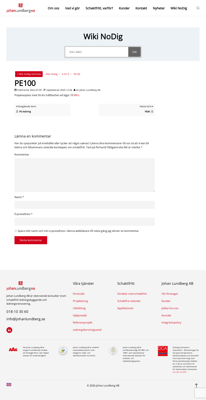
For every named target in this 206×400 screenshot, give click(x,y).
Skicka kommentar (31, 240)
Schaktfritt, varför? (99, 8)
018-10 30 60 (17, 311)
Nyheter (159, 8)
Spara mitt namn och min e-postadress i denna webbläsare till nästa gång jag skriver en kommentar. (78, 231)
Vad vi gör (72, 8)
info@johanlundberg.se (25, 318)
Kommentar (21, 154)
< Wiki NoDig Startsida (29, 74)
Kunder (124, 8)
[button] (198, 8)
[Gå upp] (196, 385)
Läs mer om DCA (180, 372)
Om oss (53, 8)
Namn (19, 197)
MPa (76, 95)
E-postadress (23, 214)
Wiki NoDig (179, 8)
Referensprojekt (82, 322)
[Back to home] (20, 8)
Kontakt (141, 8)
